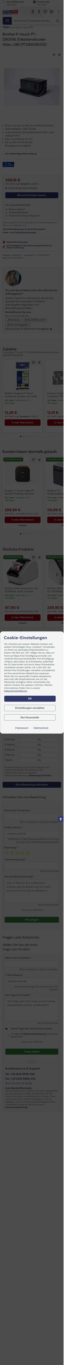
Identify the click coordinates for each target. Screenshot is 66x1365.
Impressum (21, 728)
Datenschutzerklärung (15, 691)
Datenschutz (40, 728)
